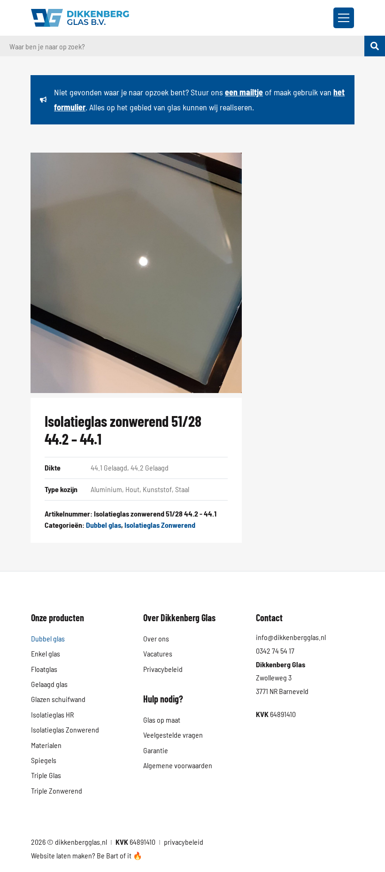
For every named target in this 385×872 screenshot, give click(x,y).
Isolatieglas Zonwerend (159, 524)
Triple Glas (46, 775)
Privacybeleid (163, 668)
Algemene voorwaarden (177, 765)
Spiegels (43, 760)
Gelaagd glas (49, 683)
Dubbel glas (103, 524)
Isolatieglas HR (52, 714)
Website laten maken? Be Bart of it (82, 855)
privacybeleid (183, 841)
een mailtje (244, 92)
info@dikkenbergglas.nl (291, 637)
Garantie (155, 750)
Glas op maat (161, 719)
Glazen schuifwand (58, 699)
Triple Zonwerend (56, 790)
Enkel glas (45, 653)
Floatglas (44, 668)
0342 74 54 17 (275, 650)
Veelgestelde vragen (173, 734)
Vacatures (157, 653)
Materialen (46, 745)
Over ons (156, 638)
